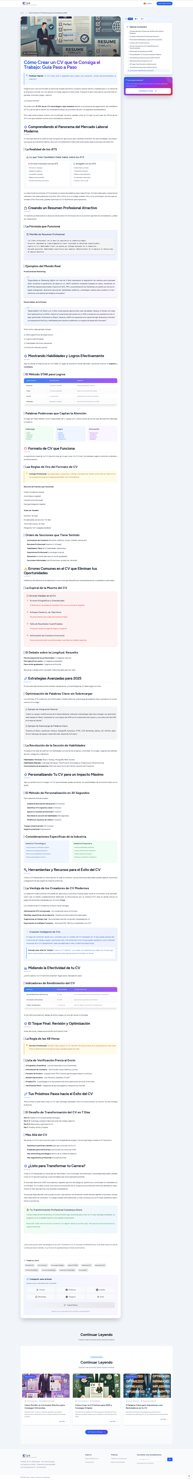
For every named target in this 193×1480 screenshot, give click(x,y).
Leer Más (62, 1421)
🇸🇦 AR (136, 19)
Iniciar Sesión (164, 3)
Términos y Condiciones (119, 1458)
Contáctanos (89, 1462)
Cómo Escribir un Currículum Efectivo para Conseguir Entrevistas (45, 1406)
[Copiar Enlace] (189, 1476)
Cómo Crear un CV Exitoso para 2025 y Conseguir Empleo (93, 1406)
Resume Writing (72, 34)
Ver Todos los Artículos (95, 1432)
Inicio (22, 13)
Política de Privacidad (118, 1462)
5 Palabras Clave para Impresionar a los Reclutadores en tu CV (144, 1406)
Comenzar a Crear (146, 91)
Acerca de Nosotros (91, 1458)
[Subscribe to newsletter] (169, 1459)
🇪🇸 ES (130, 19)
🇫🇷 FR (142, 19)
